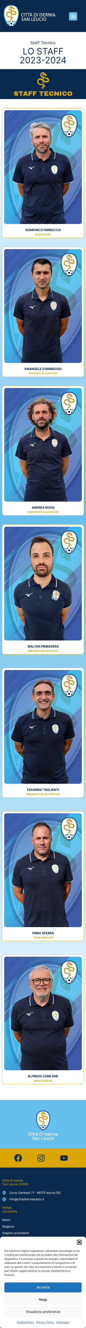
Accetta (43, 1287)
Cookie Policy (25, 1322)
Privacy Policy (45, 1322)
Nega (43, 1299)
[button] (79, 1242)
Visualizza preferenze (43, 1312)
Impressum (62, 1322)
